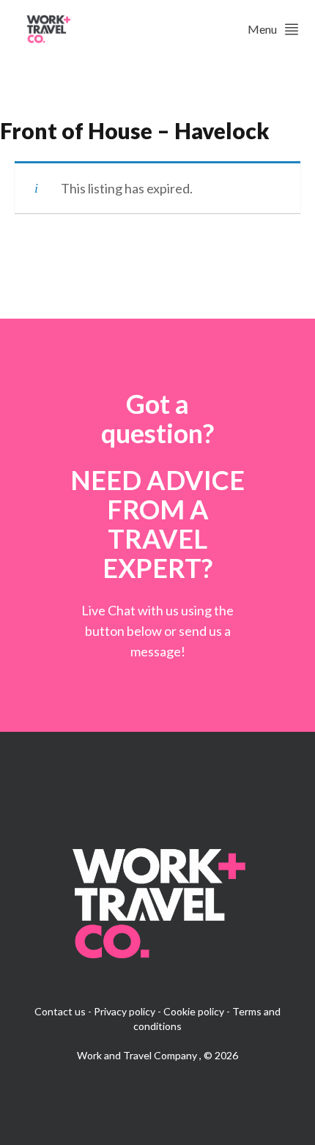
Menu (262, 29)
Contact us (60, 1011)
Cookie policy (193, 1011)
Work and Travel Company (138, 1055)
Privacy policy (124, 1011)
